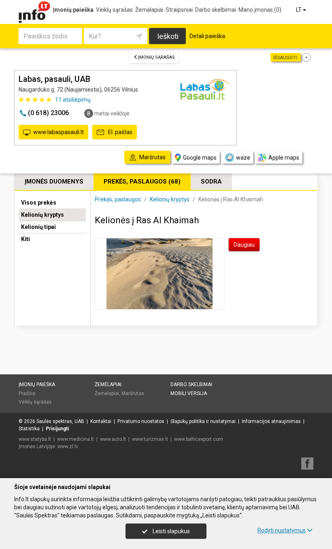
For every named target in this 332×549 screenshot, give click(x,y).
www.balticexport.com (198, 439)
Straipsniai (179, 9)
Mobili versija (188, 393)
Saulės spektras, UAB (60, 421)
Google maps (200, 157)
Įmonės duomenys (54, 181)
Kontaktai (100, 421)
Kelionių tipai (38, 227)
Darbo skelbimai (215, 9)
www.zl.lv (67, 446)
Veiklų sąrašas (114, 9)
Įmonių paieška (73, 9)
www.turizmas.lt (150, 439)
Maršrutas (132, 393)
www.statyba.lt (35, 439)
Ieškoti (168, 36)
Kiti (25, 239)
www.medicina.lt (75, 439)
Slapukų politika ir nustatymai (203, 421)
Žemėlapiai (149, 9)
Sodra (211, 181)
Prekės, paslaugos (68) (142, 181)
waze (243, 157)
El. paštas (119, 132)
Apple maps (283, 157)
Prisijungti (57, 429)
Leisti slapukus (170, 531)
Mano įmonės (259, 9)
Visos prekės (38, 202)
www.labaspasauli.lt (58, 132)
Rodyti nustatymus (282, 530)
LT (299, 9)
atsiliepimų (73, 99)
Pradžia (27, 393)
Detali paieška (207, 36)
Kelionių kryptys (42, 214)
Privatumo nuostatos (140, 421)
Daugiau (244, 244)
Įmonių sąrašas (156, 57)
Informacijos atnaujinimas (271, 421)
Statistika (29, 429)
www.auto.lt (113, 439)
